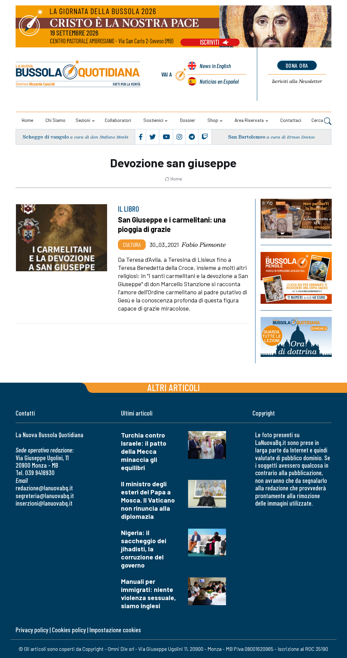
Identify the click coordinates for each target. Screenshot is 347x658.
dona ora (297, 65)
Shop (212, 120)
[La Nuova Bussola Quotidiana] (78, 74)
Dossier (187, 120)
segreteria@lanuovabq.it (45, 496)
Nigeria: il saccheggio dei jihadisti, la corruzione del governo (143, 549)
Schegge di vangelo (46, 137)
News (215, 65)
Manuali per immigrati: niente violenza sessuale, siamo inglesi (148, 593)
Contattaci (290, 120)
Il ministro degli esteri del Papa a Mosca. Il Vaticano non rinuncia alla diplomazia (148, 500)
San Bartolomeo (246, 137)
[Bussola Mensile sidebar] (296, 278)
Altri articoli (173, 387)
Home (27, 120)
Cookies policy (69, 630)
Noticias (219, 81)
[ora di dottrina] (296, 337)
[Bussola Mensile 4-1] (296, 218)
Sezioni (83, 120)
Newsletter (297, 81)
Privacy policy (32, 630)
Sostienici (153, 120)
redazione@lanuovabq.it (44, 488)
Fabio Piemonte (204, 244)
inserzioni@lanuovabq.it (44, 503)
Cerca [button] (317, 120)
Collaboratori (118, 120)
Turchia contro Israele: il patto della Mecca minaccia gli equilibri (143, 451)
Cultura (132, 244)
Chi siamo (55, 120)
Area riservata (249, 120)
